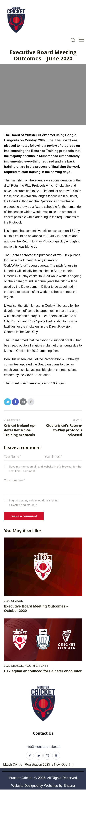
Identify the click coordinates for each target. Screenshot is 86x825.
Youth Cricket (36, 665)
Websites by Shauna (59, 786)
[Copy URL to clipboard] (30, 401)
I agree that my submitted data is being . (33, 502)
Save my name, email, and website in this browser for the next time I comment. (45, 469)
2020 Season (13, 601)
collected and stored (22, 504)
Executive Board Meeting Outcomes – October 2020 (36, 608)
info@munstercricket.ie (43, 747)
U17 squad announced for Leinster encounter (43, 671)
